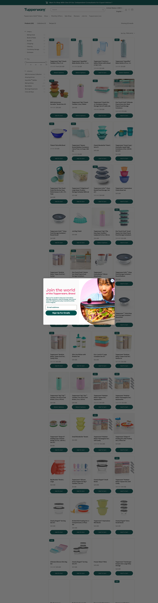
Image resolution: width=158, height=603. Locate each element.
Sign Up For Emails (61, 313)
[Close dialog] (112, 280)
